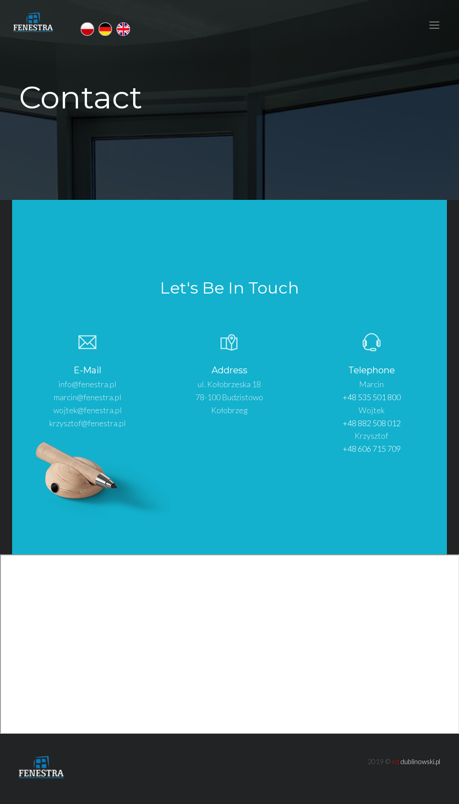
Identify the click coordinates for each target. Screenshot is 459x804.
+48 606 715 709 (371, 449)
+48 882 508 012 (371, 423)
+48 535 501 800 (371, 397)
